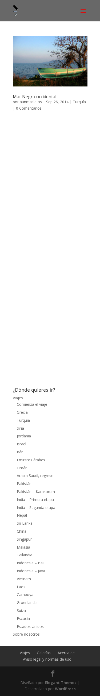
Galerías (44, 652)
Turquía (79, 101)
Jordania (24, 435)
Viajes (18, 397)
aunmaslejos (31, 101)
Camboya (25, 594)
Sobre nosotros (26, 634)
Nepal (22, 515)
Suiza (21, 610)
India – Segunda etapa (36, 507)
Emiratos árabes (31, 459)
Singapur (24, 539)
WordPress (65, 688)
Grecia (22, 412)
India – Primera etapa (35, 499)
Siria (20, 428)
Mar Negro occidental (34, 97)
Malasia (23, 547)
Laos (21, 586)
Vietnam (24, 578)
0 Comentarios (29, 108)
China (21, 531)
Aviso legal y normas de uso (47, 659)
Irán (20, 451)
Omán (22, 467)
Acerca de (66, 652)
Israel (21, 443)
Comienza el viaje (32, 404)
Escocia (23, 618)
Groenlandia (27, 602)
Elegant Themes (61, 682)
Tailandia (24, 554)
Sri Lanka (25, 523)
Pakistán (24, 483)
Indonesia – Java (31, 570)
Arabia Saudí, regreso (35, 475)
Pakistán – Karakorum (36, 491)
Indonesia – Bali (30, 562)
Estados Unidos (30, 626)
